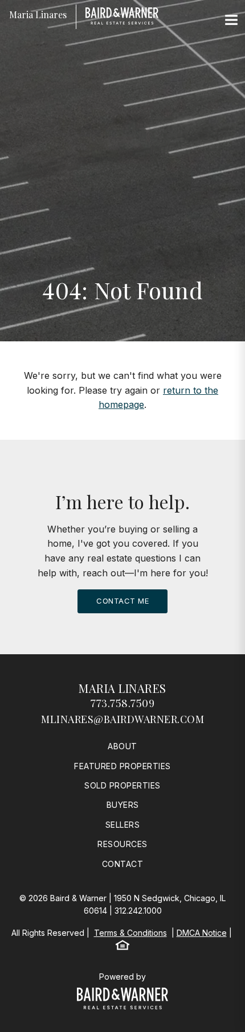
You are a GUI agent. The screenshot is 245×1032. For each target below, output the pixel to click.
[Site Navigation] (231, 20)
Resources (122, 844)
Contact (123, 864)
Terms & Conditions (130, 933)
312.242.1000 (138, 910)
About (122, 746)
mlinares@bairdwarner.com (122, 719)
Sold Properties (122, 785)
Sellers (122, 824)
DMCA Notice (202, 933)
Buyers (123, 805)
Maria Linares (122, 688)
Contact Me (122, 600)
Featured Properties (122, 766)
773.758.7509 (122, 703)
